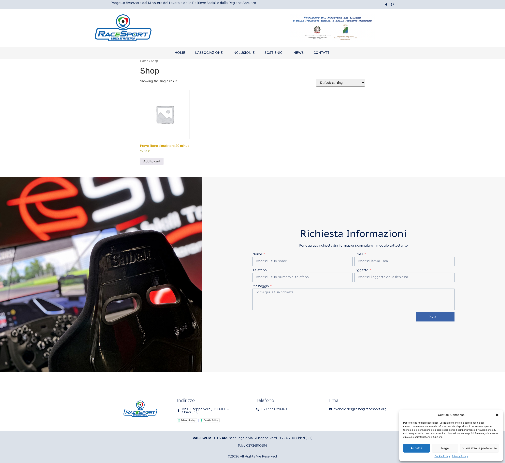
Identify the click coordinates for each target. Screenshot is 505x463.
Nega (445, 448)
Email (359, 254)
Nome (257, 254)
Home (180, 53)
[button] (497, 415)
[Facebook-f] (386, 4)
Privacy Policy (460, 456)
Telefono (259, 270)
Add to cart (151, 161)
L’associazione (209, 53)
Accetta (416, 448)
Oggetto (361, 270)
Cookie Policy (442, 456)
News (298, 53)
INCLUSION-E (244, 53)
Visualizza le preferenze (479, 448)
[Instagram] (393, 4)
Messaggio (261, 286)
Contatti (321, 53)
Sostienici (274, 53)
